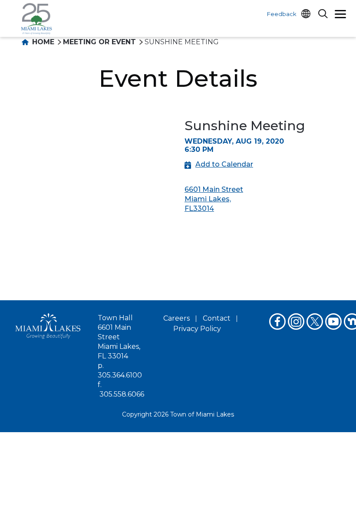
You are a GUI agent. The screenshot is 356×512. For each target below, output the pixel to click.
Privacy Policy (197, 329)
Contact (217, 318)
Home (42, 42)
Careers (176, 318)
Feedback (282, 13)
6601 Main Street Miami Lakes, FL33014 (214, 199)
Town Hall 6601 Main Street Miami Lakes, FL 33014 (119, 337)
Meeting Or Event (99, 42)
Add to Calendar (224, 164)
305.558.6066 (121, 394)
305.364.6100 (120, 375)
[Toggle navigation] (340, 15)
